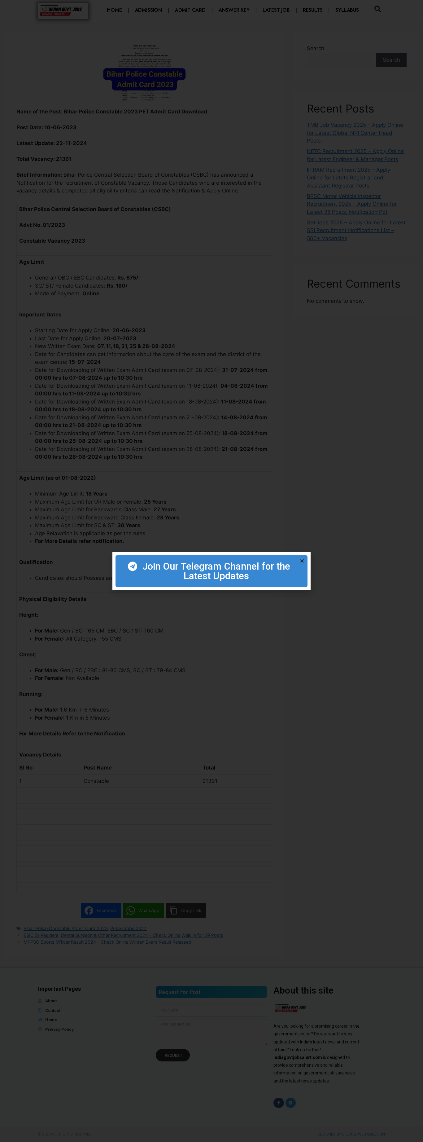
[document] (211, 571)
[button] (302, 560)
